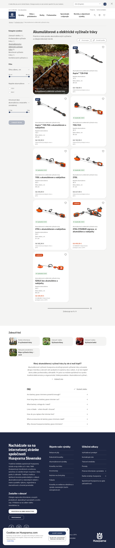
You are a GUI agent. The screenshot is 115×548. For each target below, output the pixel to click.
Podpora (92, 10)
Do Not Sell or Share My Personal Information (57, 538)
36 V (12, 92)
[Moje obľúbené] (104, 15)
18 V (12, 88)
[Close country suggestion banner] (111, 3)
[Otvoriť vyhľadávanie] (95, 15)
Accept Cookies (57, 533)
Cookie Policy (10, 541)
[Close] (67, 530)
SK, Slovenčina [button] (22, 10)
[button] (21, 15)
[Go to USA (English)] (105, 4)
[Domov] (12, 15)
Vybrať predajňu (101, 10)
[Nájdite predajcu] (99, 15)
